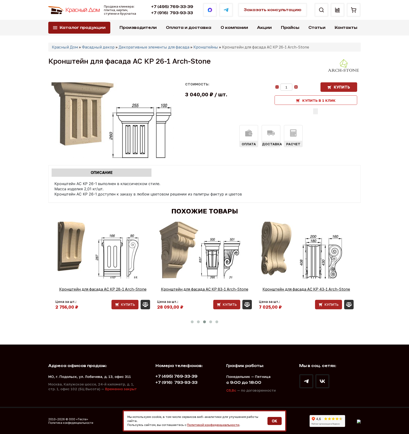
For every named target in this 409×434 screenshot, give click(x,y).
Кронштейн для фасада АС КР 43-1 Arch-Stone (306, 289)
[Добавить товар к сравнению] (315, 111)
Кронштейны (205, 47)
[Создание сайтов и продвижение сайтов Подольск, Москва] (359, 421)
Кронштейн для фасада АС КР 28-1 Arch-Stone (103, 289)
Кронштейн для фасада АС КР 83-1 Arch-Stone (204, 289)
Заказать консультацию (272, 10)
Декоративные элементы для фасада (154, 47)
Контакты (346, 27)
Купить (342, 87)
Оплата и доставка (188, 27)
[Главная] (74, 10)
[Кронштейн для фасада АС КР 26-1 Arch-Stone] (111, 120)
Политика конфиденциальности (70, 423)
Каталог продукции (83, 27)
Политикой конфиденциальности (213, 425)
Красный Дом (65, 47)
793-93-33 (172, 13)
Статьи (316, 27)
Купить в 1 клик (319, 100)
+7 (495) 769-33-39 (172, 6)
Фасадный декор (98, 47)
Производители (138, 27)
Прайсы (290, 27)
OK (274, 421)
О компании (234, 27)
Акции (264, 27)
